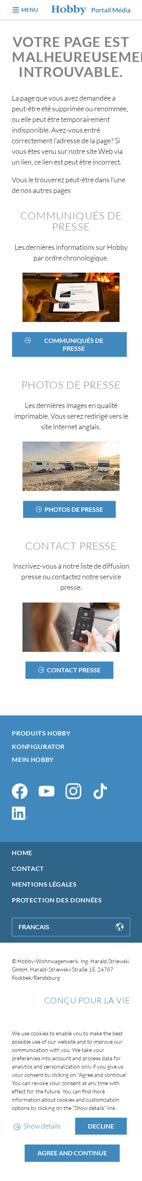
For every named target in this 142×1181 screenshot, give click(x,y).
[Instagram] (73, 791)
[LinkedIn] (20, 813)
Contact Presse (74, 670)
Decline (101, 1126)
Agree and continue (72, 1153)
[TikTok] (100, 791)
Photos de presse (74, 509)
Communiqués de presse (73, 344)
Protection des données (57, 900)
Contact (28, 868)
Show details (41, 1125)
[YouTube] (46, 791)
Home (22, 852)
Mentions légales (44, 884)
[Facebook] (20, 791)
